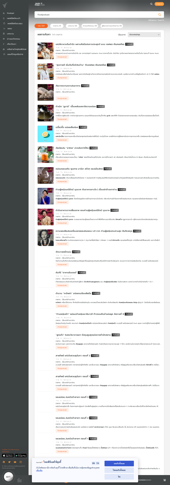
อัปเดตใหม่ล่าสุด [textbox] (134, 34)
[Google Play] (21, 455)
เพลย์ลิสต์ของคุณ (14, 23)
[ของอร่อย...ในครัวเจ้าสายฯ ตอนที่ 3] (46, 403)
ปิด (119, 477)
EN (93, 463)
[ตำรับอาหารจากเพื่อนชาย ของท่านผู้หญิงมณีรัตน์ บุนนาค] (46, 217)
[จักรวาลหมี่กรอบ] (46, 258)
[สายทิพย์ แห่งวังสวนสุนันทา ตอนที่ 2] (46, 362)
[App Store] (8, 455)
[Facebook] (4, 463)
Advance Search (156, 20)
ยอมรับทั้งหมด (119, 463)
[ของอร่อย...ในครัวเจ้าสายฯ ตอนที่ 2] (46, 424)
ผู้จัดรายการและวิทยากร (112, 26)
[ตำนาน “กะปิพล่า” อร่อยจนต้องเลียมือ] (46, 300)
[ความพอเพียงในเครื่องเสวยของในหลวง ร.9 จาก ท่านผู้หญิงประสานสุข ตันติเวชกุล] (46, 237)
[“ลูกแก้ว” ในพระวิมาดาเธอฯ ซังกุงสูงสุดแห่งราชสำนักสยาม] (46, 341)
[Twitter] (10, 463)
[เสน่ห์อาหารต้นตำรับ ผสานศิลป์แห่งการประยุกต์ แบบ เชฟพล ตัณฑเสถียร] (46, 51)
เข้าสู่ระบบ (159, 4)
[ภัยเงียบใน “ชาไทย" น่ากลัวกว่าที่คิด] (46, 154)
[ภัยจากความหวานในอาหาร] (46, 92)
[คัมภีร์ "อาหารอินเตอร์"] (46, 279)
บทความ (72, 26)
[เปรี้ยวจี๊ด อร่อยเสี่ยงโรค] (46, 134)
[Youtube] (15, 463)
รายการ (57, 26)
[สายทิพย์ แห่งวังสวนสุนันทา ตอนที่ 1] (46, 383)
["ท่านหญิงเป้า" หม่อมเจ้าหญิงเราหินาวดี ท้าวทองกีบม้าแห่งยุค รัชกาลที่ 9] (46, 320)
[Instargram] (21, 463)
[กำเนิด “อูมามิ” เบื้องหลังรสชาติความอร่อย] (46, 113)
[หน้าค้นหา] (151, 4)
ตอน (41, 26)
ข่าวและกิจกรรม (90, 26)
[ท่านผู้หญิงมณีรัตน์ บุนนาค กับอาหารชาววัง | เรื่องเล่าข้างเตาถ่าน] (46, 196)
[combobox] (144, 34)
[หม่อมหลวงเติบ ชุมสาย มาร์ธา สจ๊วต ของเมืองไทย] (46, 175)
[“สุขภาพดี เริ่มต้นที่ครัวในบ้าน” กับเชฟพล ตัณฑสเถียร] (46, 71)
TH (97, 463)
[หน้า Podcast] (45, 3)
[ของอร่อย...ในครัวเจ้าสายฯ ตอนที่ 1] (46, 445)
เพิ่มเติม (39, 470)
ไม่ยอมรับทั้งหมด (119, 470)
